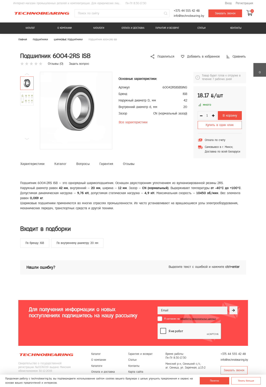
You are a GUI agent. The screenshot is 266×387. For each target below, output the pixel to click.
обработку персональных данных (198, 318)
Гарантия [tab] (106, 164)
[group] (76, 110)
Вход (228, 3)
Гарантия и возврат (167, 28)
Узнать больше (246, 380)
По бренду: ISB (34, 243)
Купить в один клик (220, 125)
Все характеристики (133, 122)
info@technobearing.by (189, 15)
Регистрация (244, 3)
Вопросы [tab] (83, 164)
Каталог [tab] (60, 164)
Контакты (235, 28)
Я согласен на (190, 318)
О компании (64, 28)
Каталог (30, 28)
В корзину (230, 115)
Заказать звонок (225, 13)
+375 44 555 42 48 (187, 10)
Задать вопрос (79, 63)
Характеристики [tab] (32, 164)
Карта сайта (135, 371)
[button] (27, 139)
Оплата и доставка (133, 28)
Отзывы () (55, 63)
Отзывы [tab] (129, 164)
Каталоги (98, 28)
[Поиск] (165, 13)
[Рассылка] (233, 310)
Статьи (201, 28)
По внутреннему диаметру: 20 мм (77, 243)
